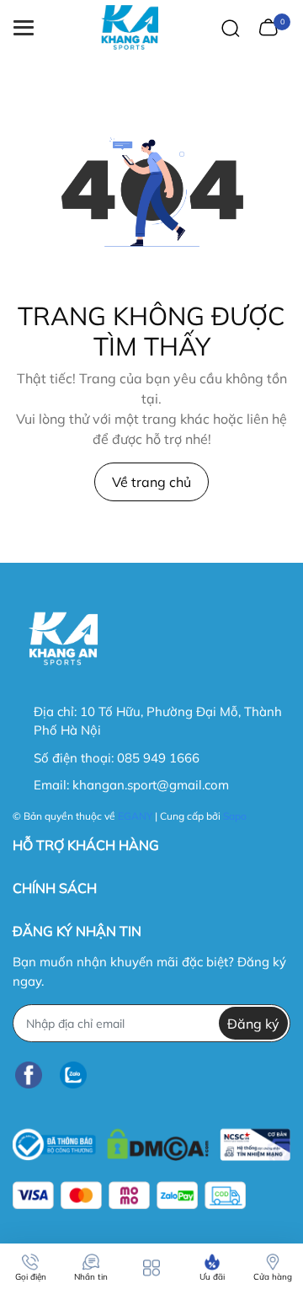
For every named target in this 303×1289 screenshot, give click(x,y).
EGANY (135, 816)
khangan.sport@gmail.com (150, 785)
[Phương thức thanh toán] (129, 1195)
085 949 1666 (158, 758)
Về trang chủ (151, 481)
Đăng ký (253, 1023)
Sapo (235, 816)
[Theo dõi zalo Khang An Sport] (73, 1075)
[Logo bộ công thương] (151, 1141)
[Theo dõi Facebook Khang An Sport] (29, 1075)
